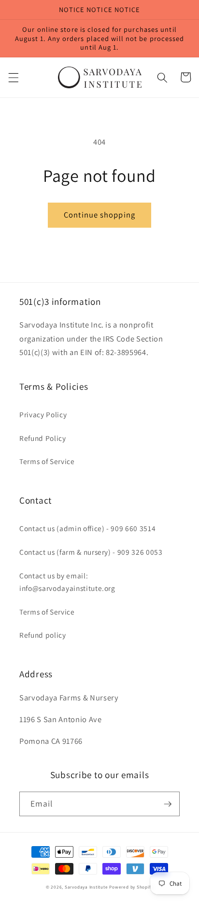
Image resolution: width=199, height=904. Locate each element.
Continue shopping (99, 214)
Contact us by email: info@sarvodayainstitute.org (67, 582)
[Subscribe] (167, 804)
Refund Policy (42, 438)
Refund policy (42, 635)
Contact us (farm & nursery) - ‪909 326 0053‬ (91, 552)
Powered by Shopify (131, 887)
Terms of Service (47, 461)
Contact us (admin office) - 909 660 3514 (87, 528)
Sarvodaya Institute (86, 887)
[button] (13, 77)
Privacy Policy (43, 414)
